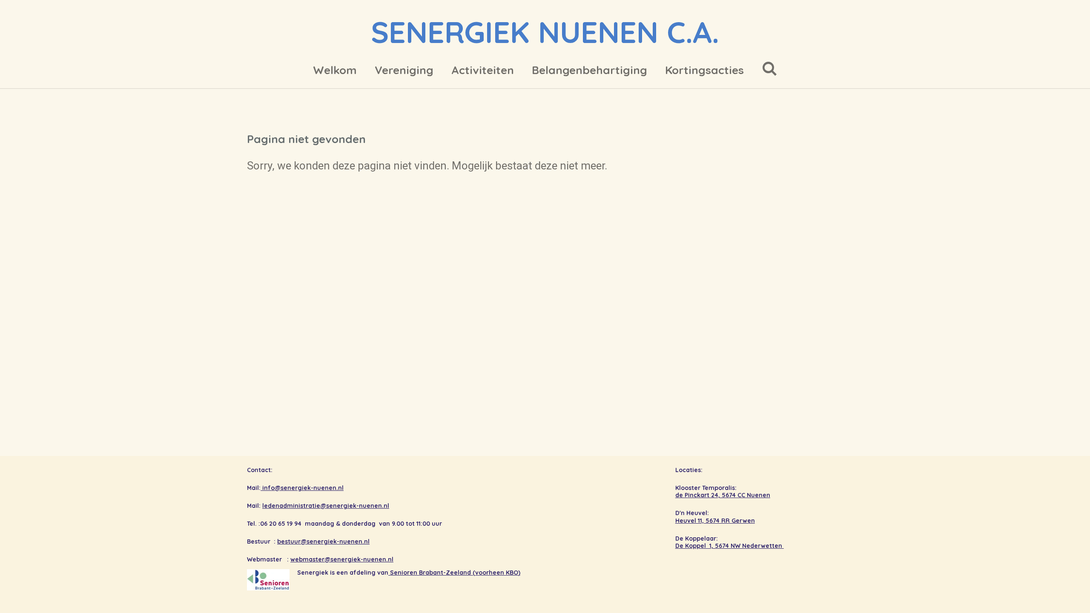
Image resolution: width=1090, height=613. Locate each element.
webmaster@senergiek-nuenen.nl (341, 559)
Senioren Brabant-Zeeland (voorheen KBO (454, 572)
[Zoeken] (769, 68)
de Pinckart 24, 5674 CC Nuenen (722, 495)
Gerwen (743, 520)
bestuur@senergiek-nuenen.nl (323, 541)
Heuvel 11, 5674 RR (703, 520)
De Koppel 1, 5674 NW (708, 546)
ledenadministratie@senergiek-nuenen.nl (325, 506)
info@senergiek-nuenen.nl (302, 488)
